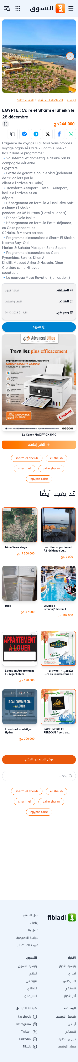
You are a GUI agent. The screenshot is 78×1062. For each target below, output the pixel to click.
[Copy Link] (13, 134)
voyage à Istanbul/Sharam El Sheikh (55, 607)
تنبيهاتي (70, 988)
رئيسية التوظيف (66, 1016)
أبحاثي (33, 973)
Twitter (26, 1032)
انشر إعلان (30, 996)
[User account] (7, 9)
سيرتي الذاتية (67, 1039)
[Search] (70, 776)
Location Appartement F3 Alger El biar (19, 672)
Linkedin (25, 1039)
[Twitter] (48, 134)
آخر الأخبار (70, 996)
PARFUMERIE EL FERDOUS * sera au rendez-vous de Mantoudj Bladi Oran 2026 (57, 731)
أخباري (72, 973)
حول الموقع (30, 915)
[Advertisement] (39, 861)
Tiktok (27, 1047)
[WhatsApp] (71, 134)
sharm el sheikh (26, 458)
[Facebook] (59, 134)
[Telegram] (36, 134)
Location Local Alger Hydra (18, 731)
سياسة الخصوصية (27, 938)
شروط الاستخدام (27, 945)
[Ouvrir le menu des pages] (18, 8)
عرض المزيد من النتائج (39, 759)
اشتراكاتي (69, 981)
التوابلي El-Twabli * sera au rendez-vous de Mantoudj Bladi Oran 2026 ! (58, 672)
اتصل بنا (33, 930)
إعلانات (34, 923)
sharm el (24, 468)
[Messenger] (24, 134)
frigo (8, 605)
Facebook (24, 1017)
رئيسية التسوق (27, 966)
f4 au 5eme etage (16, 547)
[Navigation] (71, 8)
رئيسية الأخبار (67, 966)
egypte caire (39, 479)
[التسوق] (60, 8)
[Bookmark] (5, 123)
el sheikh (56, 458)
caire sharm (51, 468)
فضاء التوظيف (67, 1046)
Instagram (23, 1024)
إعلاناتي (32, 988)
